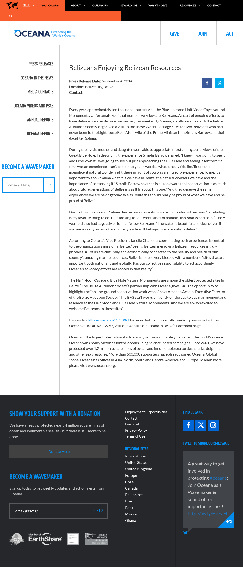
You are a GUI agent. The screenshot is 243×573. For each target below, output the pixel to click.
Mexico (131, 514)
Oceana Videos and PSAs (33, 105)
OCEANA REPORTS (40, 133)
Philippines (134, 494)
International (136, 456)
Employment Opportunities (146, 412)
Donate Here (59, 451)
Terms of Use (135, 436)
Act (230, 33)
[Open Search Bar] (11, 16)
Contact (214, 5)
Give (174, 33)
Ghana (130, 520)
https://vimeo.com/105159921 (108, 320)
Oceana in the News (37, 77)
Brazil (129, 501)
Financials (133, 424)
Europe (131, 475)
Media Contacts (40, 91)
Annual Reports (40, 119)
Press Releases (41, 63)
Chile (129, 481)
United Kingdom (138, 468)
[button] (207, 83)
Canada (131, 488)
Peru (129, 507)
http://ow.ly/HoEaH (207, 513)
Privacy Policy (136, 430)
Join (202, 33)
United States (136, 462)
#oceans (218, 478)
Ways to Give (157, 5)
